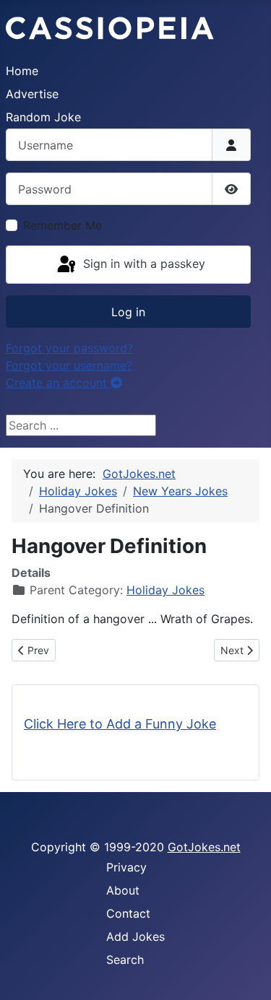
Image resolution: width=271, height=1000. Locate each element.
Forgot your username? (69, 365)
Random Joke (43, 117)
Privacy (126, 867)
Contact (128, 913)
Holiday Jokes (165, 590)
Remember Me (62, 225)
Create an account (58, 382)
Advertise (32, 94)
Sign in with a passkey (142, 263)
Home (22, 71)
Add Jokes (135, 936)
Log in (128, 312)
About (122, 890)
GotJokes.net (204, 847)
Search (125, 959)
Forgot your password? (69, 348)
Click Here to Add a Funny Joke (120, 723)
